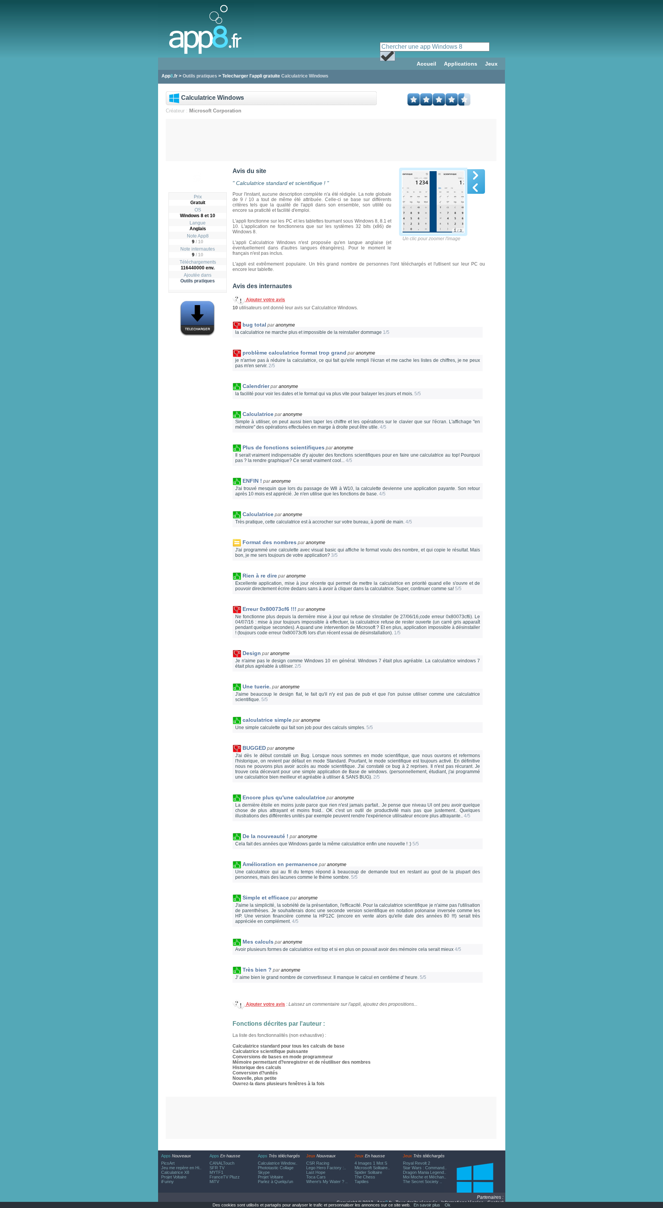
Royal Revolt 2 (416, 1163)
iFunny (167, 1181)
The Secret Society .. (422, 1181)
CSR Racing (317, 1163)
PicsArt (168, 1163)
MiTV (214, 1181)
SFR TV (216, 1167)
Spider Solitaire (368, 1172)
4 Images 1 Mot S (371, 1163)
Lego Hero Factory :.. (326, 1167)
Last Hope (315, 1172)
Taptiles (362, 1181)
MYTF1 (216, 1172)
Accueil (426, 64)
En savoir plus (427, 1205)
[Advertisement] (331, 140)
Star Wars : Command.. (425, 1167)
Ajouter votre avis (265, 299)
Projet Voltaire (173, 1177)
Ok (447, 1205)
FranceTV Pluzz (224, 1177)
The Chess (365, 1177)
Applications (460, 64)
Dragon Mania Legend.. (424, 1172)
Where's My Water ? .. (327, 1181)
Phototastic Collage (276, 1167)
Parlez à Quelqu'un (275, 1181)
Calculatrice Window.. (277, 1163)
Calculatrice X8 (175, 1172)
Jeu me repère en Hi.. (181, 1167)
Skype (264, 1172)
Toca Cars (316, 1177)
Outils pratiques (197, 281)
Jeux (491, 64)
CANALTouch (221, 1163)
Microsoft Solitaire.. (372, 1167)
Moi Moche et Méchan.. (424, 1177)
